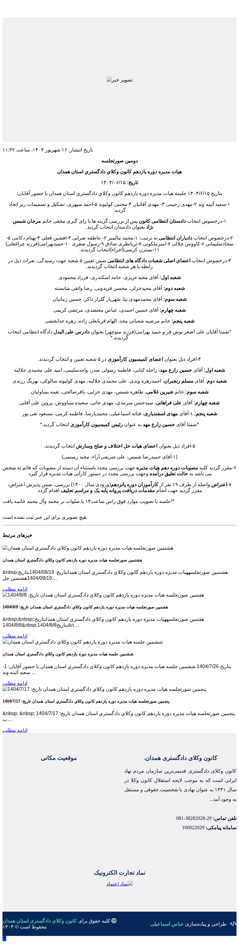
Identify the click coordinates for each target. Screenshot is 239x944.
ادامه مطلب (14, 589)
